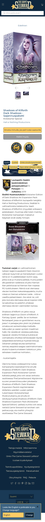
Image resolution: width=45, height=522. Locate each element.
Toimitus (13, 167)
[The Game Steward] (22, 5)
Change (29, 515)
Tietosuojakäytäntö (15, 471)
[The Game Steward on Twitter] (12, 484)
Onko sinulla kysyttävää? (30, 162)
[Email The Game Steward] (33, 484)
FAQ (5, 167)
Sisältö (7, 162)
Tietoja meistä (15, 448)
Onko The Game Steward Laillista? (22, 456)
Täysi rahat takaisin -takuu (30, 167)
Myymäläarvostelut (22, 452)
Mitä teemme (30, 448)
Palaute (32, 477)
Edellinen (22, 25)
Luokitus (22, 172)
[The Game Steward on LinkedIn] (29, 484)
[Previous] (16, 88)
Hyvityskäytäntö (32, 467)
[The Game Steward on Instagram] (26, 484)
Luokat (15, 162)
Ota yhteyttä (15, 477)
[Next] (28, 88)
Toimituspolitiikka (13, 467)
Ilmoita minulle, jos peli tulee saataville (22, 130)
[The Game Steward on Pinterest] (22, 484)
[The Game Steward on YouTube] (19, 484)
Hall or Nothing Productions (16, 122)
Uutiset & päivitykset (23, 460)
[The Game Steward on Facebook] (15, 484)
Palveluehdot (32, 471)
